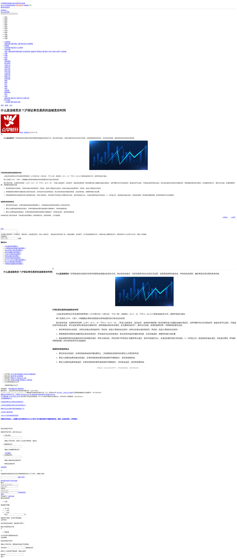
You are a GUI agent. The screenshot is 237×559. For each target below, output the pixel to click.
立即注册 (11, 496)
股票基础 (7, 61)
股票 (12, 102)
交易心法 (7, 65)
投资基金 (7, 78)
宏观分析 (7, 75)
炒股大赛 (26, 98)
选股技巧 (7, 67)
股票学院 (21, 388)
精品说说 (14, 47)
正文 (10, 105)
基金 (18, 102)
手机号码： (4, 547)
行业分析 (7, 73)
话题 (5, 53)
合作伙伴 (26, 374)
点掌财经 (7, 42)
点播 (18, 44)
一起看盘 (7, 102)
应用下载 (14, 376)
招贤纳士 (23, 380)
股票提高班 (19, 51)
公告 (24, 378)
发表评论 (3, 236)
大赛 (5, 96)
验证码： (4, 554)
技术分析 (7, 69)
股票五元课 (40, 51)
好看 (5, 55)
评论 (2, 228)
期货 (5, 82)
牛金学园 (7, 49)
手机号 (3, 488)
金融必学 (34, 51)
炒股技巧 (25, 132)
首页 (5, 51)
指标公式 (7, 77)
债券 (5, 80)
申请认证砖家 (15, 380)
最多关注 (14, 98)
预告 (15, 44)
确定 (19, 477)
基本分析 (7, 71)
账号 (2, 482)
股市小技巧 (48, 51)
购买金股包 (19, 5)
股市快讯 (24, 44)
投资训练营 (26, 51)
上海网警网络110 (6, 398)
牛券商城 (63, 51)
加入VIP (3, 5)
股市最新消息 (13, 388)
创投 (5, 88)
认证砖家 (20, 47)
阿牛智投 (7, 100)
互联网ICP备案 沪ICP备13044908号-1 (13, 392)
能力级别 (7, 63)
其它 (5, 94)
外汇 (5, 84)
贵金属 (6, 90)
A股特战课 (11, 51)
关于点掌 (14, 374)
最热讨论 (20, 98)
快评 (5, 57)
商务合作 (20, 378)
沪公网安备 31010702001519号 (10, 396)
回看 (12, 44)
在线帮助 (30, 44)
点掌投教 (20, 376)
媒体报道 (20, 374)
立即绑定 (4, 467)
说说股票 (7, 47)
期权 (5, 86)
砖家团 (6, 45)
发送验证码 (22, 492)
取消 (23, 477)
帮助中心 (14, 378)
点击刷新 (8, 453)
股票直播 (7, 44)
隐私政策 (33, 374)
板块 (15, 102)
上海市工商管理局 (7, 412)
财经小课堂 (56, 51)
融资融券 (7, 92)
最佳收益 (7, 98)
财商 (5, 59)
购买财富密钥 (10, 5)
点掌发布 (29, 380)
